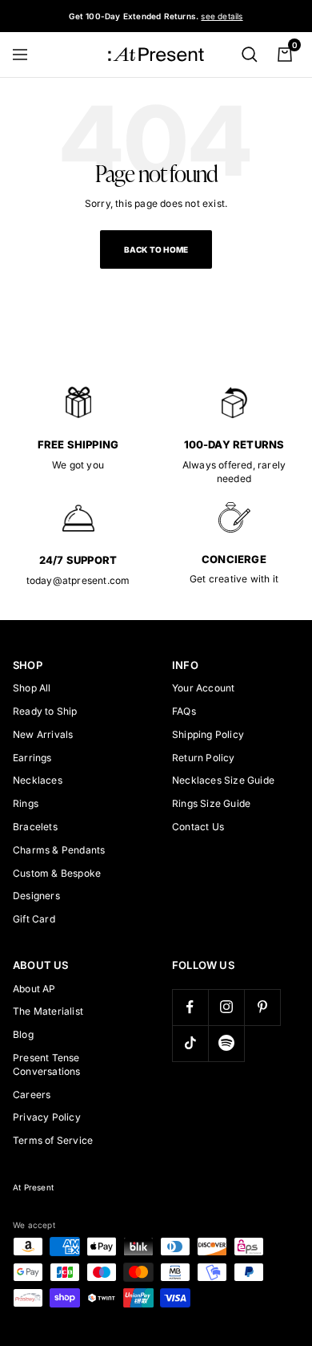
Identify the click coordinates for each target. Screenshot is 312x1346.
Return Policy (203, 758)
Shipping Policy (208, 734)
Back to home (156, 249)
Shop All (32, 688)
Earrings (32, 758)
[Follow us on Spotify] (226, 1043)
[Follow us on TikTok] (190, 1043)
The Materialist (48, 1011)
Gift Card (34, 919)
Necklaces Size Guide (223, 780)
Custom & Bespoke (57, 873)
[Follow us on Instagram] (226, 1007)
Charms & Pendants (59, 850)
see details (221, 16)
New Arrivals (43, 734)
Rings (25, 803)
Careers (31, 1095)
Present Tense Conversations (47, 1064)
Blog (23, 1034)
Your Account (203, 688)
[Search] (249, 54)
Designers (36, 896)
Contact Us (198, 827)
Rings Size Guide (211, 803)
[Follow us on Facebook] (190, 1007)
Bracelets (35, 827)
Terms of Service (53, 1140)
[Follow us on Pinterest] (262, 1007)
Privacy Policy (47, 1117)
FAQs (184, 711)
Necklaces (37, 780)
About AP (34, 989)
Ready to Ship (45, 711)
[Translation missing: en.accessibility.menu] (27, 54)
